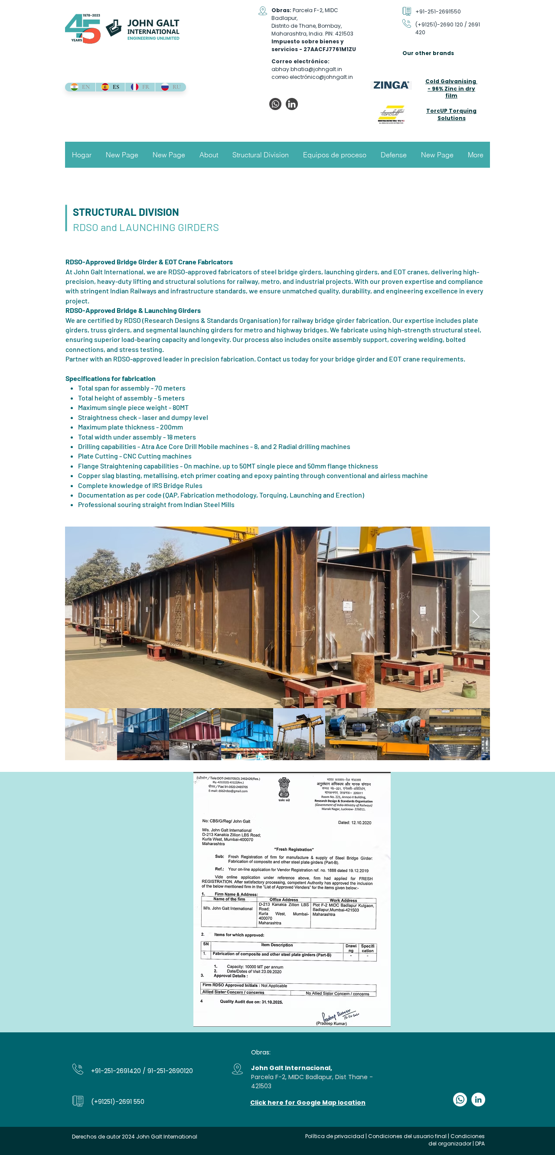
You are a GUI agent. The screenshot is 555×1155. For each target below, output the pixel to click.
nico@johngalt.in (330, 77)
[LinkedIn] (292, 104)
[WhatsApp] (275, 104)
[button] (208, 155)
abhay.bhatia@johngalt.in (306, 69)
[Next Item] (475, 617)
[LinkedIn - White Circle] (478, 1099)
